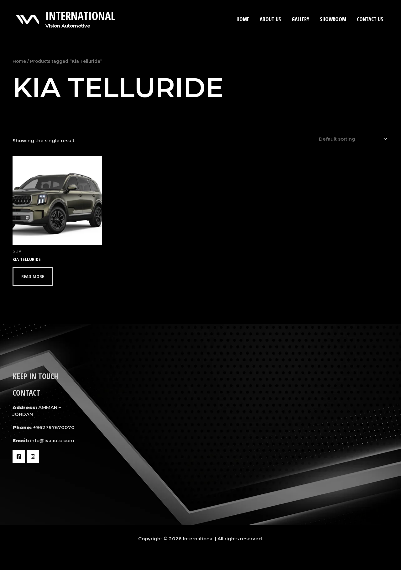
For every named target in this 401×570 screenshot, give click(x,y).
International (80, 15)
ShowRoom (333, 19)
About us (270, 19)
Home (243, 19)
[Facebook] (19, 456)
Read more (32, 276)
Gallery (300, 19)
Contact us (370, 19)
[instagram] (33, 456)
